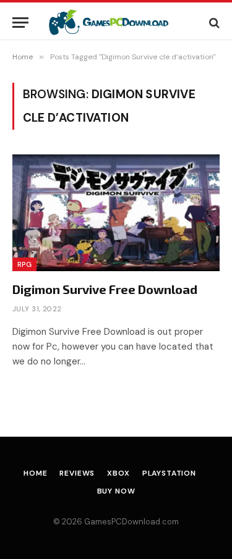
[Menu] (20, 22)
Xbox (118, 473)
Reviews (77, 473)
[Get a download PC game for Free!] (116, 22)
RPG (24, 264)
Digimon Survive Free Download (104, 289)
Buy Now (116, 491)
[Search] (213, 22)
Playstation (169, 473)
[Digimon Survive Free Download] (116, 212)
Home (35, 473)
